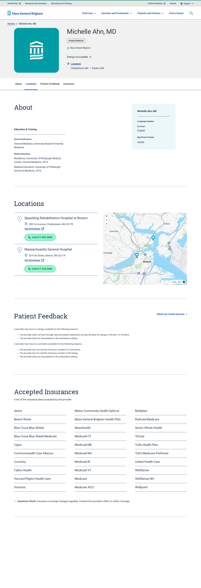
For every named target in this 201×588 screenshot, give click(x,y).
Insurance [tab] (68, 83)
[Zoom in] (107, 216)
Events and (121, 580)
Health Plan (13, 3)
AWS (174, 282)
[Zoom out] (107, 220)
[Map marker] (153, 238)
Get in (160, 568)
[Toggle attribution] (184, 282)
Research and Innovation (36, 3)
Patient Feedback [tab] (49, 83)
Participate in (167, 574)
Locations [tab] (31, 83)
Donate (173, 3)
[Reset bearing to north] (107, 224)
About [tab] (18, 83)
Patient (24, 582)
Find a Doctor (176, 13)
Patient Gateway (155, 3)
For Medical (169, 580)
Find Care (87, 13)
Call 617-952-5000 (42, 237)
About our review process (170, 314)
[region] (145, 249)
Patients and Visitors (148, 13)
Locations (76, 63)
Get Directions (32, 228)
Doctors (11, 23)
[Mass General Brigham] (25, 13)
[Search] (191, 13)
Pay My (115, 568)
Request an (124, 574)
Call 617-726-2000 (42, 268)
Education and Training (61, 3)
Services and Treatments (115, 13)
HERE (179, 282)
